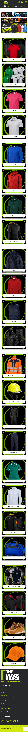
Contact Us (4, 692)
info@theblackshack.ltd (11, 722)
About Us (3, 689)
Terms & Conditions (6, 706)
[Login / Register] (15, 2)
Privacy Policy (5, 711)
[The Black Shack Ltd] (6, 2)
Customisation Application (8, 698)
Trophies (3, 700)
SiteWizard (9, 728)
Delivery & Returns (6, 708)
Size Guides (4, 695)
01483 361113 (15, 720)
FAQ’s (2, 703)
